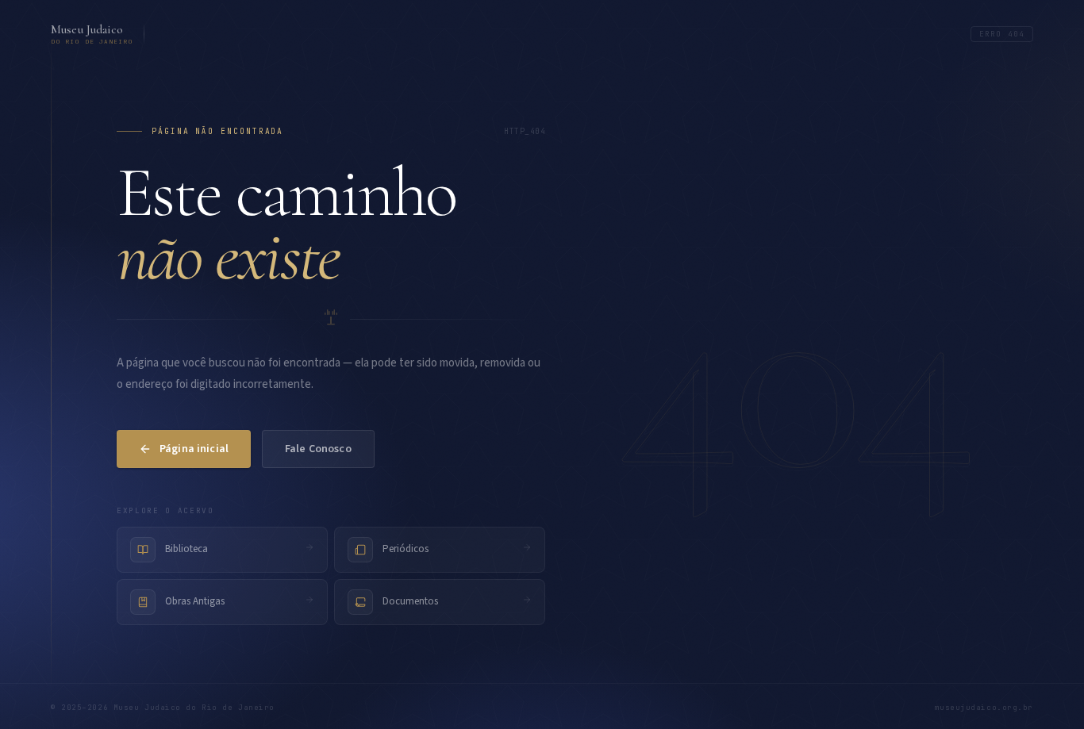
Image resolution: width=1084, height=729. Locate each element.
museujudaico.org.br (983, 707)
